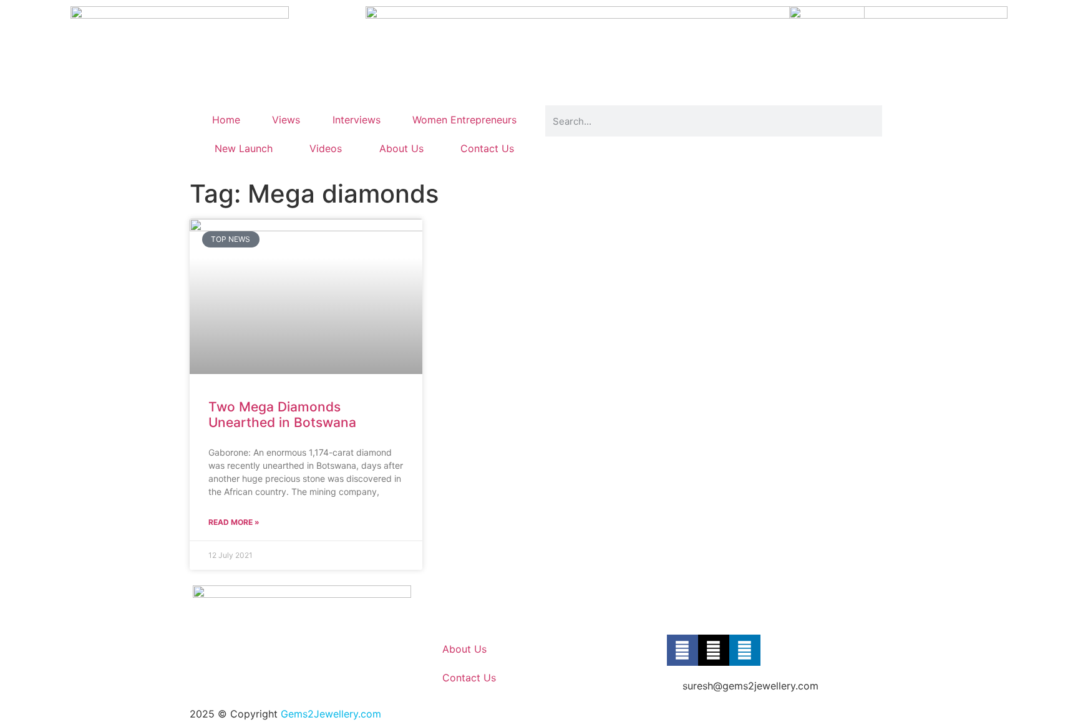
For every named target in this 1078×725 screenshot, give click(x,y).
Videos (325, 148)
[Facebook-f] (682, 650)
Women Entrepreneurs (464, 119)
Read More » (234, 522)
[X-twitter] (713, 650)
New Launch (244, 148)
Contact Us (487, 148)
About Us (401, 148)
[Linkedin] (744, 650)
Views (286, 119)
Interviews (357, 119)
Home (226, 119)
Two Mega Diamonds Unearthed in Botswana (282, 414)
